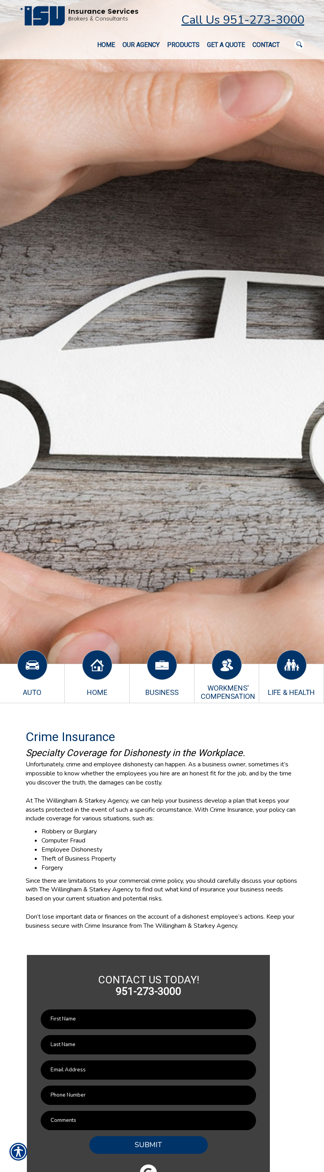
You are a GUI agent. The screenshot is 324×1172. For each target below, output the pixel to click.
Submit (148, 1145)
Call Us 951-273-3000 (242, 20)
